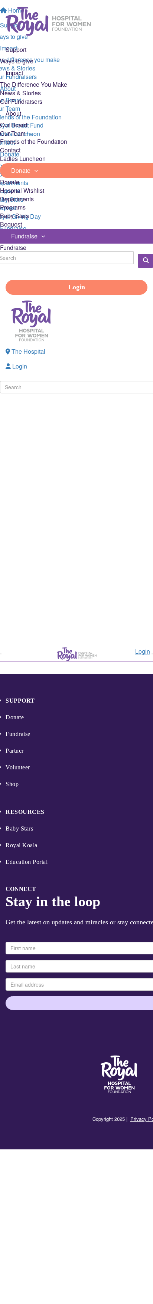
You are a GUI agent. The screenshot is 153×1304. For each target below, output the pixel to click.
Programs (13, 207)
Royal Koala (22, 845)
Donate (9, 182)
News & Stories (20, 93)
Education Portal (27, 862)
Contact (10, 150)
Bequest (11, 224)
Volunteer (18, 767)
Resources (25, 812)
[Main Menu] (0, 653)
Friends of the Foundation (33, 141)
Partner (15, 750)
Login (76, 287)
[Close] (152, 653)
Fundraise (13, 247)
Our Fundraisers (21, 101)
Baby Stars (14, 215)
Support (20, 700)
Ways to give (16, 61)
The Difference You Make (33, 84)
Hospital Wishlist (22, 190)
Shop (12, 784)
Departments (17, 199)
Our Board (13, 125)
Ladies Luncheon (23, 158)
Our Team (13, 133)
